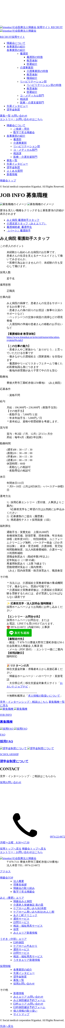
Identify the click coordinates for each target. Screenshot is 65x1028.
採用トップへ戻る (10, 848)
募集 (5, 115)
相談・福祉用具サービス (28, 925)
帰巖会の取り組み (24, 888)
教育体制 (32, 60)
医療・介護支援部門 (32, 102)
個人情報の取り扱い (25, 1010)
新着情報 (12, 174)
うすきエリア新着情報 (26, 960)
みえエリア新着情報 (25, 932)
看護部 (24, 53)
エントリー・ (21, 119)
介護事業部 (26, 67)
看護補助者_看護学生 (19, 227)
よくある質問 (15, 170)
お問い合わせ (19, 115)
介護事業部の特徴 (37, 71)
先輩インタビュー (17, 163)
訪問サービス (21, 922)
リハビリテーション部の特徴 (44, 85)
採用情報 (5, 966)
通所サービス (21, 918)
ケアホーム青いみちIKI (29, 908)
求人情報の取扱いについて (44, 695)
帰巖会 (16, 43)
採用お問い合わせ (24, 983)
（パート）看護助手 (19, 230)
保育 (16, 929)
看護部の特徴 (35, 57)
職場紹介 (32, 78)
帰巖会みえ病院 (22, 901)
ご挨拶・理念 (21, 128)
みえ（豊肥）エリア (12, 897)
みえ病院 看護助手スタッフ (23, 220)
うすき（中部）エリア (13, 939)
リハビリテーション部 (33, 81)
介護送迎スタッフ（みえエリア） (27, 223)
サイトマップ (21, 1014)
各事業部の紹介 (16, 50)
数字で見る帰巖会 (24, 132)
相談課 (24, 99)
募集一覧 (12, 160)
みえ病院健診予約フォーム (29, 1000)
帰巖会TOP (6, 877)
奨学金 (13, 109)
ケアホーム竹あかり (25, 946)
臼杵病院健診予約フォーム (29, 1007)
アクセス (5, 871)
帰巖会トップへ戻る (34, 848)
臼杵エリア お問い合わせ (28, 1003)
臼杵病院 (18, 942)
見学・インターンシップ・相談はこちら (24, 701)
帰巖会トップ (8, 180)
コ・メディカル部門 (32, 95)
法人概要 (18, 881)
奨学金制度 (13, 167)
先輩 (17, 106)
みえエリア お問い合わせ (28, 996)
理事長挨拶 (20, 884)
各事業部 (16, 46)
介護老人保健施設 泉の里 (28, 904)
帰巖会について (16, 125)
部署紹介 (32, 64)
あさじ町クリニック (25, 915)
